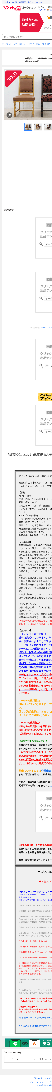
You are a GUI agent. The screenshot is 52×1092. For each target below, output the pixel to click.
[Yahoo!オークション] (19, 6)
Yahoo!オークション (43, 1078)
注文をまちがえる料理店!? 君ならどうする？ (23, 2)
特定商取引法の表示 (44, 1085)
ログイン (42, 10)
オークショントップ (9, 44)
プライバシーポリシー (38, 1082)
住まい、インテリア (26, 44)
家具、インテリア (43, 44)
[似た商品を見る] (9, 115)
